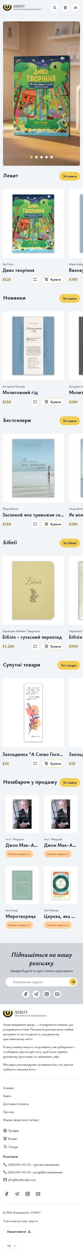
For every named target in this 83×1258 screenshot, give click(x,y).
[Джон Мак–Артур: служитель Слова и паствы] (61, 814)
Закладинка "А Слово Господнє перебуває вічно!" (33, 754)
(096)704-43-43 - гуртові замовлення (33, 1164)
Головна (8, 1088)
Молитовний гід (20, 392)
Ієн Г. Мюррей (14, 839)
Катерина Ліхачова (13, 386)
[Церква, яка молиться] (61, 885)
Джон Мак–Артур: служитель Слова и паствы (61, 845)
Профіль (13, 1130)
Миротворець (20, 916)
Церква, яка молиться (61, 916)
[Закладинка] (33, 712)
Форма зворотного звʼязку (21, 1120)
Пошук (13, 1147)
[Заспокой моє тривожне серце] (33, 468)
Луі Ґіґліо (7, 264)
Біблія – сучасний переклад (32, 637)
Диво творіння (18, 270)
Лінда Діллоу (10, 509)
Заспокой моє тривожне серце (33, 515)
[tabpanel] (41, 93)
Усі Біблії (69, 543)
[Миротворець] (22, 885)
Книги (7, 1096)
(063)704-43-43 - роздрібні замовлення (35, 1172)
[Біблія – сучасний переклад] (33, 590)
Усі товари (68, 665)
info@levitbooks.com (22, 1180)
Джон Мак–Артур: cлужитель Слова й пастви (22, 845)
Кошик (12, 1138)
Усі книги (69, 176)
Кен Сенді (11, 910)
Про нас (8, 1112)
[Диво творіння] (33, 223)
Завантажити (16, 1231)
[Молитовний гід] (33, 345)
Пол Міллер (51, 910)
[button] (75, 7)
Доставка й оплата (16, 1104)
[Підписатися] (73, 981)
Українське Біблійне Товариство (21, 631)
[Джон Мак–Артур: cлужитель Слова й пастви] (22, 814)
